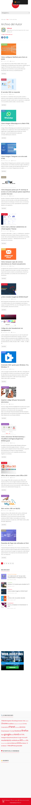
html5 (16, 734)
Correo (3, 249)
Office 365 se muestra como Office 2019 (14, 475)
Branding (14, 721)
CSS (3, 315)
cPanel (11, 726)
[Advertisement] (15, 630)
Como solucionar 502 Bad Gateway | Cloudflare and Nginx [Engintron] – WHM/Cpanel (13, 439)
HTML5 (3, 111)
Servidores (4, 214)
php (18, 740)
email (13, 731)
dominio (22, 727)
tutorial (9, 743)
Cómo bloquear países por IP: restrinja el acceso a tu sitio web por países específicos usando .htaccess (15, 192)
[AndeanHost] (12, 669)
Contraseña (20, 723)
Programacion (5, 387)
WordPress (12, 746)
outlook (14, 740)
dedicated (17, 727)
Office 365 (4, 463)
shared (24, 740)
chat (24, 721)
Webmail (14, 743)
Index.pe (9, 28)
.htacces (4, 721)
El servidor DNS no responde (10, 92)
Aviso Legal (14, 800)
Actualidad (4, 44)
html (12, 735)
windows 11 (4, 746)
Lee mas (4, 73)
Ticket (6, 743)
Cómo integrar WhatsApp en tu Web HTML (15, 123)
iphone (11, 737)
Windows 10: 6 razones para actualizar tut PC (19, 584)
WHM (19, 743)
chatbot (26, 720)
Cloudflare (11, 723)
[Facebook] (2, 37)
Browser (4, 79)
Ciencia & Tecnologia (12, 574)
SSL (27, 740)
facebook (18, 731)
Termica (2, 743)
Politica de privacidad (24, 800)
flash (2, 735)
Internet (3, 177)
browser (20, 721)
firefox (25, 730)
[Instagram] (5, 37)
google (7, 734)
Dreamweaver (11, 603)
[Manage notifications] (3, 801)
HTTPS (21, 735)
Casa (7, 19)
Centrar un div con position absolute (16, 598)
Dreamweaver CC (6, 731)
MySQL (8, 740)
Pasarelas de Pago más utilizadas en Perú (15, 543)
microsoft (24, 737)
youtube (19, 746)
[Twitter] (7, 37)
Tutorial (3, 352)
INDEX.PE (19, 802)
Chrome (4, 723)
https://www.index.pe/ (7, 34)
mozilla (3, 740)
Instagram (4, 737)
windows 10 (24, 743)
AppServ (9, 721)
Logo (20, 737)
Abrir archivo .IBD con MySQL (10, 508)
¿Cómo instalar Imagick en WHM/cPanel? (14, 297)
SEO (21, 740)
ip (8, 737)
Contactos (16, 723)
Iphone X (15, 737)
